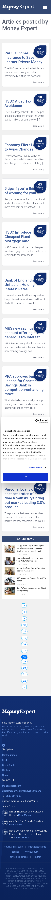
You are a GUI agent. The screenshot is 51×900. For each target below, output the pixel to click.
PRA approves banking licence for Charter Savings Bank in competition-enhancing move (24, 385)
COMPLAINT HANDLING (13, 847)
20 (24, 668)
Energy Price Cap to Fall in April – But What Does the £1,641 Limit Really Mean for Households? (30, 548)
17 (24, 650)
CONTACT (37, 857)
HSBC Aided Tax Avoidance (18, 103)
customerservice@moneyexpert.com (21, 791)
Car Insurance (9, 755)
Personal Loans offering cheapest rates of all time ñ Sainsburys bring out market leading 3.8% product (25, 498)
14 (24, 631)
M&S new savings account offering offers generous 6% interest (24, 332)
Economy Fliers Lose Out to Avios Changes (25, 147)
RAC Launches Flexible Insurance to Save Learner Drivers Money (23, 57)
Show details (35, 467)
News (5, 775)
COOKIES (15, 852)
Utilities (6, 770)
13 (24, 625)
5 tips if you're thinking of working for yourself (24, 190)
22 (24, 680)
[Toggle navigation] (45, 7)
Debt (4, 760)
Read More (38, 82)
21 (24, 674)
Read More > (24, 815)
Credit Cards (8, 765)
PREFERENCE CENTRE (37, 847)
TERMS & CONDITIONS (19, 857)
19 (24, 661)
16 (24, 644)
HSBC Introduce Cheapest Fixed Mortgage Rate (18, 236)
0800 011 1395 (13, 796)
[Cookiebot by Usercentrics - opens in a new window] (36, 421)
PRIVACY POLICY (31, 852)
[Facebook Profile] (3, 745)
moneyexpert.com (11, 786)
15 (24, 638)
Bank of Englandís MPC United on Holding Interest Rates (24, 284)
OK (25, 476)
